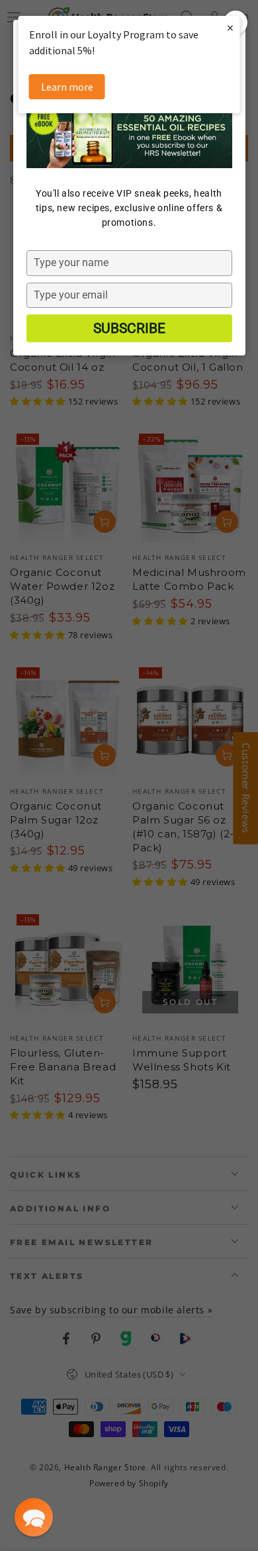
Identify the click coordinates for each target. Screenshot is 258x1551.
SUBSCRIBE (129, 328)
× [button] (230, 27)
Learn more (67, 86)
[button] (34, 1517)
